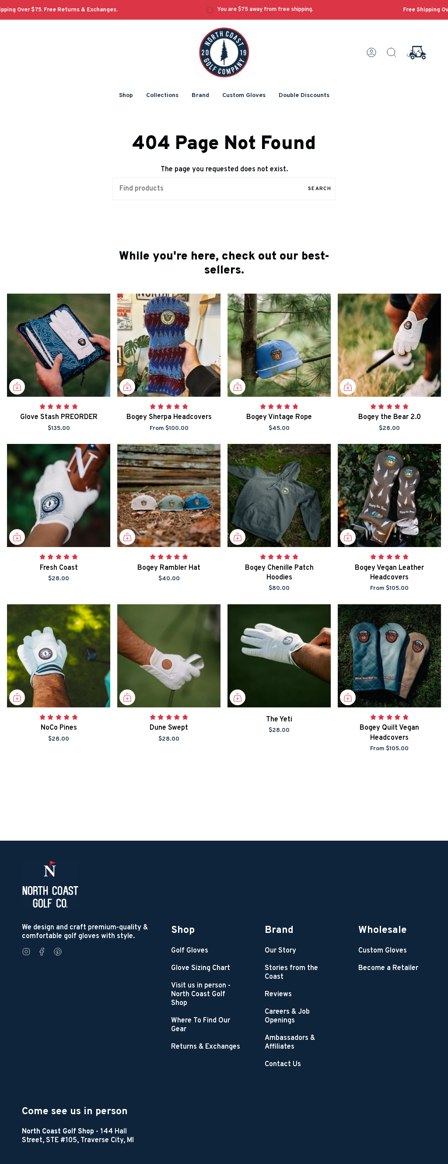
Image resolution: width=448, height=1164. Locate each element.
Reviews (278, 994)
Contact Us (283, 1064)
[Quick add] (17, 387)
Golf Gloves (189, 950)
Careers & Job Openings (287, 1016)
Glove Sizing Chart (200, 968)
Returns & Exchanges (205, 1047)
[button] (126, 96)
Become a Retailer (388, 968)
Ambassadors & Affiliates (290, 1042)
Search (319, 189)
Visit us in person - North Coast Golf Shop (201, 994)
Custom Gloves (382, 950)
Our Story (280, 950)
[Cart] (416, 52)
